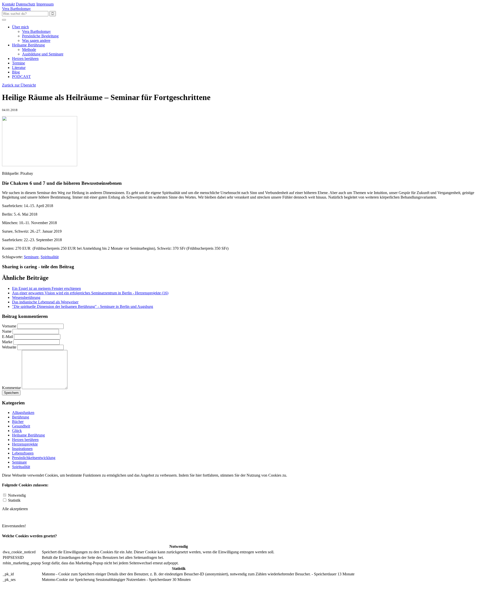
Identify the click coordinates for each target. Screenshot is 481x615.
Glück (17, 430)
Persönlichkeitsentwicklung (33, 458)
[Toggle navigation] (4, 20)
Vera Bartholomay (36, 31)
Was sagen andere (36, 40)
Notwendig (17, 495)
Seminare (31, 257)
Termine (18, 63)
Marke (7, 342)
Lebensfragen (23, 453)
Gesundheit (21, 426)
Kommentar (11, 388)
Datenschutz (25, 4)
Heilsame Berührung (28, 45)
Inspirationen (22, 449)
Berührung (20, 417)
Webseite (9, 347)
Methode (29, 49)
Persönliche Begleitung (40, 36)
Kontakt (8, 4)
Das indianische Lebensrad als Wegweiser (45, 302)
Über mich (20, 27)
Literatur (19, 67)
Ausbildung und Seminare (42, 54)
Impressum (45, 4)
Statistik (14, 500)
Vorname (9, 326)
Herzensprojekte (25, 444)
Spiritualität (50, 257)
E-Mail (8, 336)
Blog (16, 72)
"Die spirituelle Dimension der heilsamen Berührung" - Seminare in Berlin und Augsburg (82, 306)
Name (7, 331)
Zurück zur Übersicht (19, 85)
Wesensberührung (26, 297)
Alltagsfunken (23, 412)
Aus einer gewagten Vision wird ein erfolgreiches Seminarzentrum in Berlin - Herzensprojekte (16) (90, 293)
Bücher (18, 421)
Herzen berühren (25, 58)
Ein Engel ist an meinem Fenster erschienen (46, 288)
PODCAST (21, 76)
